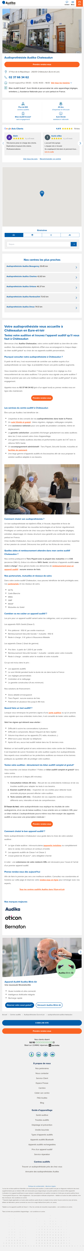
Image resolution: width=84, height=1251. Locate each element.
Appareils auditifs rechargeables (42, 1144)
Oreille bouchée (42, 1129)
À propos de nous (42, 1063)
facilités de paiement (17, 450)
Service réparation (42, 1154)
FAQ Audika (42, 1097)
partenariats (13, 583)
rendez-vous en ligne (49, 879)
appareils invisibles (52, 845)
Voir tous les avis (30, 159)
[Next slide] (80, 143)
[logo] (8, 3)
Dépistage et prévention (42, 1124)
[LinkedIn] (38, 1055)
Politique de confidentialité (36, 1186)
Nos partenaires (42, 1068)
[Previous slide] (3, 143)
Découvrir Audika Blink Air (49, 1005)
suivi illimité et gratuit (21, 422)
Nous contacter (42, 1073)
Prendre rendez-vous (42, 64)
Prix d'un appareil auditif (42, 1149)
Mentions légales (51, 1186)
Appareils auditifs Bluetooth (42, 1139)
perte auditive (55, 712)
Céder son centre (42, 1093)
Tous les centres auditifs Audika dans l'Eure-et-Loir (42, 889)
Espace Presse (42, 1083)
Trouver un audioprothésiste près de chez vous (42, 1166)
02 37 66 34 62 (19, 77)
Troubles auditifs (42, 1120)
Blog (42, 1102)
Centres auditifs (42, 1161)
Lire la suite (49, 152)
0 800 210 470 (42, 1022)
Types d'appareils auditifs (42, 1134)
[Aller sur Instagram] (45, 1055)
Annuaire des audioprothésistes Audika (42, 1171)
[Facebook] (31, 1055)
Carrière (42, 1088)
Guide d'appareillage (42, 1110)
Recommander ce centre (50, 159)
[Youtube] (52, 1055)
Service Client (42, 1078)
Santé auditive (42, 1115)
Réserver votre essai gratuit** (20, 1005)
